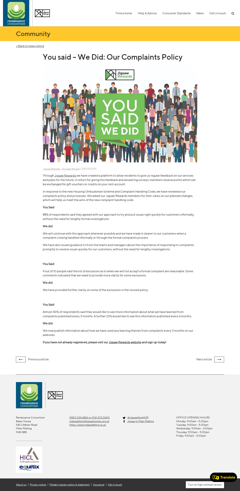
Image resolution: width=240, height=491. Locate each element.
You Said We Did (71, 168)
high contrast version (209, 484)
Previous (38, 359)
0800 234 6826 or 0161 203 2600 (89, 417)
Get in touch (217, 13)
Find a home (124, 13)
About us (21, 484)
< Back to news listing (30, 46)
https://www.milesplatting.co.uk (87, 424)
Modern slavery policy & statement (70, 484)
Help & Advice (147, 13)
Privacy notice (38, 484)
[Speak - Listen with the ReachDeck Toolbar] (223, 477)
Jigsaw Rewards (51, 168)
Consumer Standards (176, 13)
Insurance (98, 484)
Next (204, 359)
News (200, 13)
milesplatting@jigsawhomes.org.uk (89, 421)
